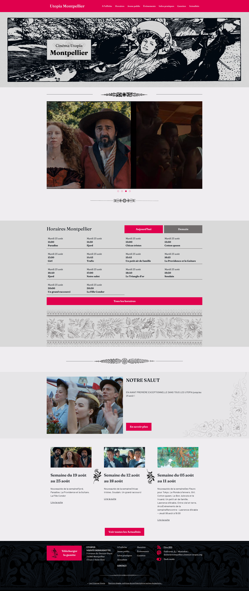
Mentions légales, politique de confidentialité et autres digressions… (135, 583)
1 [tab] (118, 191)
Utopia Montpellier (67, 6)
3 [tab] (126, 191)
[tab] (144, 229)
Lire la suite (57, 502)
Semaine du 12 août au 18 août (122, 478)
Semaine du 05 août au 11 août (175, 478)
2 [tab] (122, 191)
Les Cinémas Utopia (97, 583)
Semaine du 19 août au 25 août (68, 478)
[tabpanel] (124, 266)
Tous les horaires (125, 301)
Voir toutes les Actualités (125, 531)
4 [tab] (130, 191)
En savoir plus (139, 426)
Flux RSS (168, 547)
